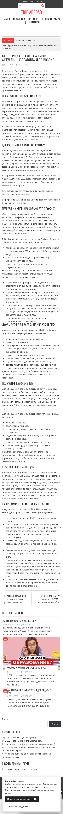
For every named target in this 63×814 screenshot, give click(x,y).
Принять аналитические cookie (22, 799)
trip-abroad (31, 12)
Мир (5, 639)
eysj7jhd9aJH (23, 64)
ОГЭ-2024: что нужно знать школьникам (26, 668)
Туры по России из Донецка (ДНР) (19, 620)
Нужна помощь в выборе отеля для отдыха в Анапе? (29, 691)
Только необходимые (17, 806)
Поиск (5, 719)
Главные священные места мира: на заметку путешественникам (15, 599)
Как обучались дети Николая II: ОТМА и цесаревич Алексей (49, 599)
